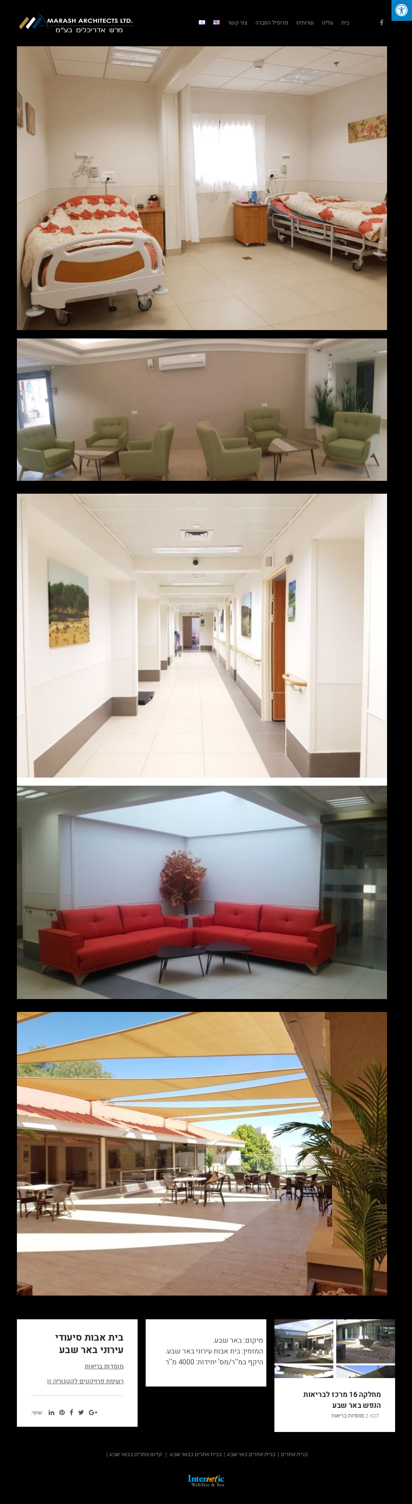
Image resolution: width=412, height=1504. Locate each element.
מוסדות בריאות (104, 1366)
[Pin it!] (62, 1412)
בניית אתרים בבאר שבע (196, 1454)
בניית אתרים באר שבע (251, 1454)
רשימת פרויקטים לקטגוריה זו (85, 1381)
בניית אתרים (294, 1454)
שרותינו (305, 23)
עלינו (327, 23)
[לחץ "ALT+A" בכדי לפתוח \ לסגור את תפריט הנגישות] (401, 10)
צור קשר (237, 23)
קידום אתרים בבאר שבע (135, 1454)
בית (345, 23)
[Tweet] (81, 1412)
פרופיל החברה (271, 23)
